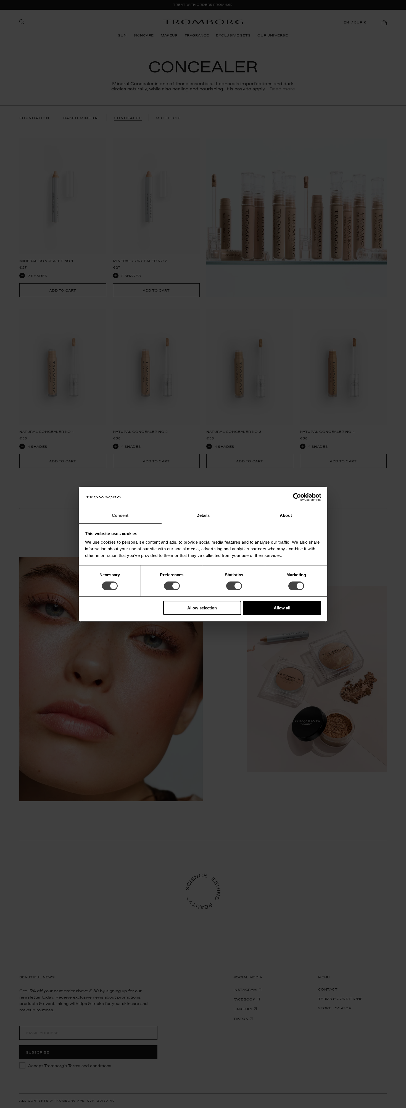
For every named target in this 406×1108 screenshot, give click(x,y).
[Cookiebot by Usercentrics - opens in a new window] (297, 497)
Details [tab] (203, 515)
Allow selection (202, 608)
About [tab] (286, 515)
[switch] (172, 585)
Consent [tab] (120, 515)
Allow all (282, 608)
